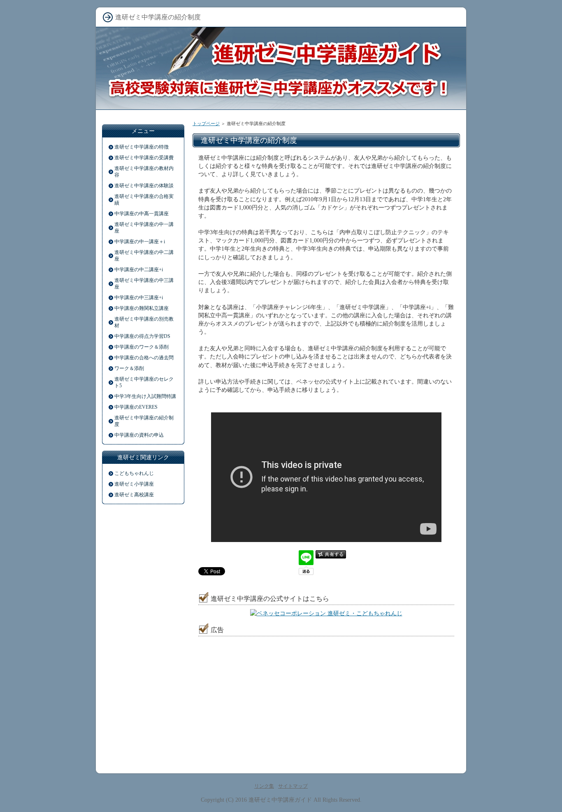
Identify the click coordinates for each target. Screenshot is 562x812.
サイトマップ (293, 786)
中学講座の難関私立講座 (141, 308)
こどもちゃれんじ (134, 473)
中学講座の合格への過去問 (144, 358)
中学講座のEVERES (136, 407)
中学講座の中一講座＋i (139, 241)
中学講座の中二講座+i (138, 269)
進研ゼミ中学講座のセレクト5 (144, 382)
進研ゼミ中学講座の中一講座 (144, 227)
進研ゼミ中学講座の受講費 (144, 158)
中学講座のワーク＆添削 (141, 347)
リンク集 (264, 786)
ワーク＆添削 (129, 368)
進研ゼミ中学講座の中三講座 (144, 283)
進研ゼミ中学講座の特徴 (141, 147)
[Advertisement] (263, 691)
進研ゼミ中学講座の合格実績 (144, 199)
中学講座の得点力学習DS (142, 336)
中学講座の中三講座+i (138, 297)
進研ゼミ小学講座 (134, 484)
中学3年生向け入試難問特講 (145, 396)
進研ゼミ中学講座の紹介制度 (144, 421)
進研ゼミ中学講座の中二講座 (144, 255)
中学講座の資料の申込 (139, 435)
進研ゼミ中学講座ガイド (280, 799)
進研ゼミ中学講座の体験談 (144, 185)
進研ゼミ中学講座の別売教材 (144, 322)
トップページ (206, 123)
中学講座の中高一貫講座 (141, 213)
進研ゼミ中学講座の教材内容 (144, 171)
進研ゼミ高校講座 (134, 495)
